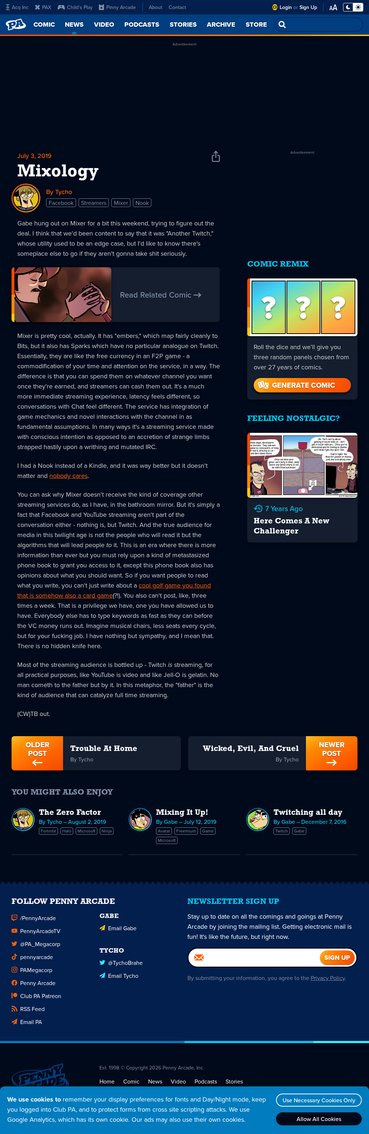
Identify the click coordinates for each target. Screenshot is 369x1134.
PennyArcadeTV (40, 931)
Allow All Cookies (319, 1119)
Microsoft (86, 831)
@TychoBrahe (125, 963)
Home (107, 1081)
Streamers (93, 203)
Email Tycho (123, 976)
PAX (46, 7)
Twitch (281, 831)
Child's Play (80, 7)
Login (286, 7)
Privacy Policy (328, 978)
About (155, 7)
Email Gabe (122, 928)
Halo (66, 831)
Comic (131, 1081)
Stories (234, 1081)
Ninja (107, 831)
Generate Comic (303, 385)
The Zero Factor (70, 813)
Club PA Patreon (40, 996)
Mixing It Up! (182, 813)
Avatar (164, 831)
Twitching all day (308, 813)
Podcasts (206, 1081)
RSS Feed (32, 1009)
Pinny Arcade (121, 7)
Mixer (121, 203)
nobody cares (68, 475)
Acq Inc (20, 7)
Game (208, 831)
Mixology (58, 172)
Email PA (31, 1022)
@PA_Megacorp (40, 944)
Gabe (299, 831)
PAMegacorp (36, 970)
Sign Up (308, 7)
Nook (142, 203)
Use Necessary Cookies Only (319, 1100)
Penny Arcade (37, 983)
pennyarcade (36, 957)
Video (178, 1081)
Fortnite (48, 831)
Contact (177, 7)
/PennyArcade (38, 918)
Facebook (61, 203)
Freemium (186, 831)
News (155, 1081)
